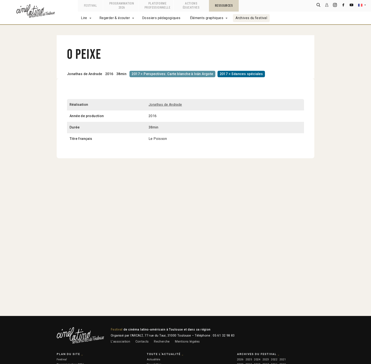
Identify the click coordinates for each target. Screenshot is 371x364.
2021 (283, 359)
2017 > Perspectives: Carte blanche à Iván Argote (172, 74)
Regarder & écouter (114, 18)
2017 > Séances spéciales (241, 74)
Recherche (162, 341)
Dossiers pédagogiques (161, 18)
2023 (266, 359)
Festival (62, 359)
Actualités (153, 359)
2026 (240, 359)
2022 (274, 359)
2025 (249, 359)
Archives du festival (251, 18)
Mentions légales (187, 341)
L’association (120, 341)
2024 (257, 359)
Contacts (142, 341)
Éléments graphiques (207, 18)
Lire (84, 18)
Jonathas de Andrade (84, 74)
